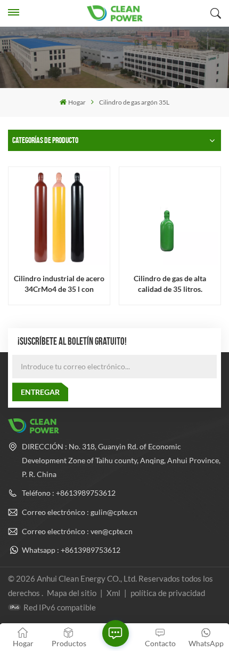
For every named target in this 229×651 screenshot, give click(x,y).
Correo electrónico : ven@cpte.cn (77, 531)
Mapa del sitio (72, 593)
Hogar (77, 102)
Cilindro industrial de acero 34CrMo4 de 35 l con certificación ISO (59, 283)
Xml (113, 593)
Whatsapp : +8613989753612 (71, 549)
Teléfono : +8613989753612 (69, 492)
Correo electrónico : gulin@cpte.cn (79, 512)
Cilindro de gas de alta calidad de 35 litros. (170, 283)
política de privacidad (167, 593)
